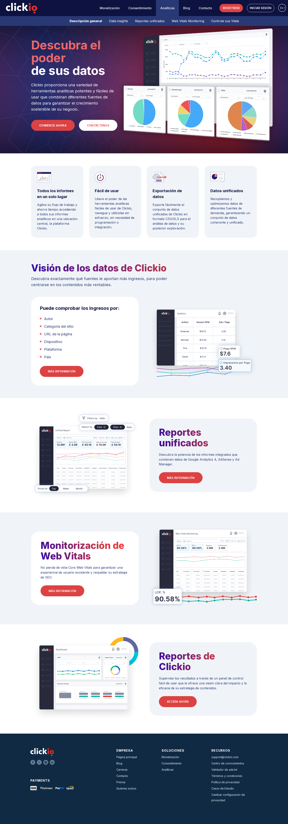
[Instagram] (45, 762)
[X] (39, 762)
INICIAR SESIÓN (260, 8)
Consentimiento (140, 8)
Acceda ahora (178, 701)
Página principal (126, 757)
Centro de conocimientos (227, 763)
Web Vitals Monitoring (188, 21)
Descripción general (86, 21)
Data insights (118, 21)
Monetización (110, 8)
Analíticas (167, 8)
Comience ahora (53, 125)
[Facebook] (32, 762)
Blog (186, 8)
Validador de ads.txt (224, 769)
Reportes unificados (150, 21)
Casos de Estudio (222, 788)
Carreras (122, 769)
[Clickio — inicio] (21, 8)
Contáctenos (98, 125)
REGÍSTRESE (231, 8)
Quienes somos (126, 788)
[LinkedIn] (52, 762)
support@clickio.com (224, 757)
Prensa (120, 782)
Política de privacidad (225, 782)
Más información (61, 371)
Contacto (205, 8)
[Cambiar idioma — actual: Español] (282, 8)
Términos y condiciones (226, 776)
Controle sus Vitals (225, 21)
